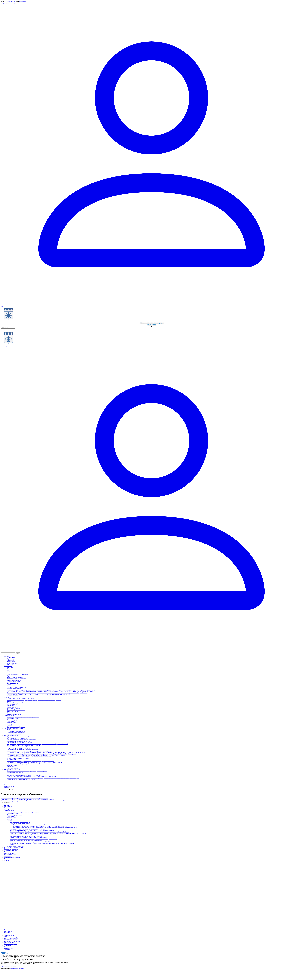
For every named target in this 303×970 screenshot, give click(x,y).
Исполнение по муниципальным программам (19, 712)
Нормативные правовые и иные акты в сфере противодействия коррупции (27, 771)
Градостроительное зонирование (16, 732)
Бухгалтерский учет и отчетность (16, 710)
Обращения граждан (9, 942)
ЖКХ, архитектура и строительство (13, 728)
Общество (9, 725)
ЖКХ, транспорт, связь (13, 729)
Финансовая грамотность (14, 714)
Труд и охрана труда (12, 683)
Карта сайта (7, 949)
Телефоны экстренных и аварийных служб (18, 748)
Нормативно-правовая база (14, 708)
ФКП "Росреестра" (12, 765)
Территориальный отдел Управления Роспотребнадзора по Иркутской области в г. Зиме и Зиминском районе (36, 755)
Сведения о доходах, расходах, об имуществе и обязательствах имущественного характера (31, 776)
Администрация (11, 668)
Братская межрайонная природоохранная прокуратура (21, 739)
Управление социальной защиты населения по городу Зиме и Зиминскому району (29, 756)
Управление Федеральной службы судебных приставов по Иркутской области (28, 763)
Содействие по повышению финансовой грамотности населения (24, 737)
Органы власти (8, 666)
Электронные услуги (12, 695)
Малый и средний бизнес (14, 680)
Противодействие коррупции (12, 769)
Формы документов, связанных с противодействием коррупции (24, 775)
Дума (8, 670)
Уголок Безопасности (12, 768)
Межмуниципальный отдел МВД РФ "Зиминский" (20, 742)
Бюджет (9, 701)
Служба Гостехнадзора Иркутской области (18, 746)
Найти (17, 653)
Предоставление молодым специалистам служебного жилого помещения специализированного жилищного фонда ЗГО (33, 801)
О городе (6, 656)
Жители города (11, 661)
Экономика (7, 673)
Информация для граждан (11, 735)
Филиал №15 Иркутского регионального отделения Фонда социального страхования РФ (31, 751)
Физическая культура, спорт (14, 720)
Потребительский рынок (13, 681)
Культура (9, 724)
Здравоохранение (11, 722)
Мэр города (10, 667)
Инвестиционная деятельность (15, 685)
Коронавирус (10, 766)
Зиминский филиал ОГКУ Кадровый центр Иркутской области (24, 745)
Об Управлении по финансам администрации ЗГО (20, 698)
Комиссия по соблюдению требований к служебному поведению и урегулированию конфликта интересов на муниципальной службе (43, 778)
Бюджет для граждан (12, 711)
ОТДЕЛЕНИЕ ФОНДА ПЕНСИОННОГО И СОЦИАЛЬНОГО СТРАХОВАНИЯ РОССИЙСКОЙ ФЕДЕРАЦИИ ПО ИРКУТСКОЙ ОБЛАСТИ (46, 752)
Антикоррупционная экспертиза (15, 772)
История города (11, 657)
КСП (8, 671)
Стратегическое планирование (15, 676)
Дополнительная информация (12, 946)
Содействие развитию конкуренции (16, 687)
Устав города (10, 660)
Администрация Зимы (7, 346)
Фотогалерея (10, 664)
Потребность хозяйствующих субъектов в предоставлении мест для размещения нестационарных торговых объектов (38, 694)
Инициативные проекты (10, 944)
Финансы (6, 697)
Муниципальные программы (15, 677)
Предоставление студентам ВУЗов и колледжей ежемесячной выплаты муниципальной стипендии (27, 799)
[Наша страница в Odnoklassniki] (1, 965)
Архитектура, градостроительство (16, 731)
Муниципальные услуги (10, 939)
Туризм (9, 684)
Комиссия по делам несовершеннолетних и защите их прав (23, 717)
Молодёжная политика (13, 718)
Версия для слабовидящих (9, 3)
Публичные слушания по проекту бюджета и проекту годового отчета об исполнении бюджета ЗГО (34, 700)
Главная (6, 784)
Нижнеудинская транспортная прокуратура (18, 741)
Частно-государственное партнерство (17, 678)
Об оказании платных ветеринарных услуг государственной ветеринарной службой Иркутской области (35, 762)
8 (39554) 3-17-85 (10, 1)
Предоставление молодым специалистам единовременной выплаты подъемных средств (24, 798)
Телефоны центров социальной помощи (18, 758)
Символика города (12, 663)
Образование (10, 721)
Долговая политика (12, 704)
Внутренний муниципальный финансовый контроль (21, 702)
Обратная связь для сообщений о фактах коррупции (21, 779)
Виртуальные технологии (17, 968)
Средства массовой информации (16, 727)
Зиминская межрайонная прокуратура (17, 738)
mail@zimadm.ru (23, 1)
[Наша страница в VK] (2, 965)
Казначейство (10, 705)
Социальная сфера (9, 715)
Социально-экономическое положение (17, 674)
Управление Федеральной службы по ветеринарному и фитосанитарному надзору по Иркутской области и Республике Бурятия (41, 754)
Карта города (10, 659)
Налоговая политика (12, 707)
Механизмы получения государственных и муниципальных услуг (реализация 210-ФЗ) (30, 761)
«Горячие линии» (11, 759)
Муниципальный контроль (14, 734)
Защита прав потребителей (14, 688)
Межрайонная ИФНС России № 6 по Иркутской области (22, 749)
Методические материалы (14, 773)
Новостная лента (8, 948)
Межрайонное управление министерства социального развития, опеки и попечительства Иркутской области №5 (37, 744)
